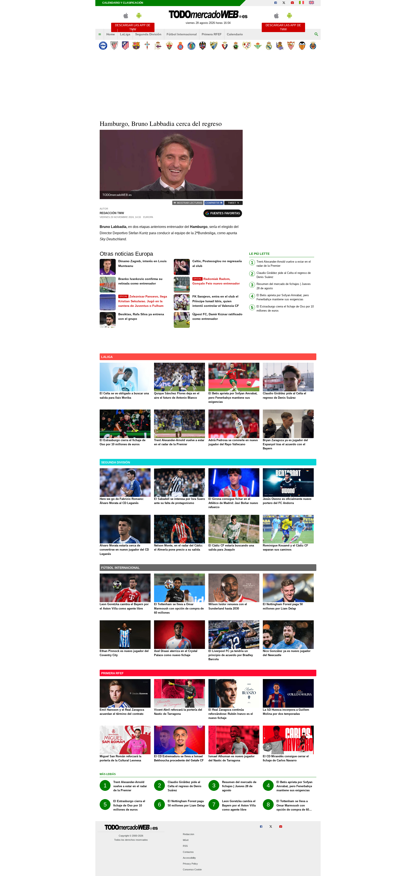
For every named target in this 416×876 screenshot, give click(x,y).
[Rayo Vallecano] (246, 45)
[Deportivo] (158, 45)
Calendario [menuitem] (235, 34)
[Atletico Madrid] (125, 45)
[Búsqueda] (316, 34)
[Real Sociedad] (279, 45)
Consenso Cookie (192, 869)
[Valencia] (301, 45)
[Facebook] (275, 3)
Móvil (185, 840)
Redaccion (188, 834)
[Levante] (202, 45)
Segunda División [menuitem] (148, 34)
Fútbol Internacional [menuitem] (182, 34)
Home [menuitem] (110, 34)
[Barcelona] (136, 45)
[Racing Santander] (235, 45)
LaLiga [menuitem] (125, 34)
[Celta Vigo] (147, 45)
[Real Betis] (257, 45)
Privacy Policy (190, 863)
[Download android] (139, 17)
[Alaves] (103, 45)
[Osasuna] (224, 45)
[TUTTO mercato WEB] (301, 3)
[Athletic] (114, 45)
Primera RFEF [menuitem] (212, 34)
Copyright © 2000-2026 (131, 835)
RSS (185, 846)
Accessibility (189, 857)
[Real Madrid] (268, 45)
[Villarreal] (313, 45)
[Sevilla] (290, 45)
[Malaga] (213, 45)
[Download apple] (126, 17)
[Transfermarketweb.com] (311, 3)
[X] (284, 3)
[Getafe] (191, 45)
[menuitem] (99, 34)
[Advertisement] (208, 84)
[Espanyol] (180, 45)
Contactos (188, 852)
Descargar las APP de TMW (132, 27)
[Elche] (169, 45)
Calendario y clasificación (122, 3)
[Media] (292, 3)
